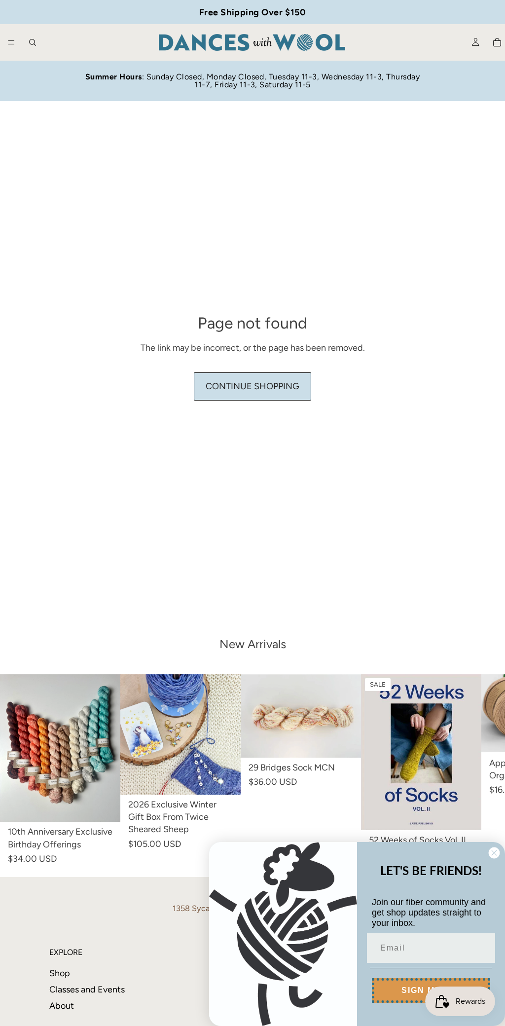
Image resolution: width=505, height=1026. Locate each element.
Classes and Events (87, 989)
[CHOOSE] (105, 807)
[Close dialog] (494, 853)
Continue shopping (252, 386)
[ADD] (225, 780)
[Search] (32, 42)
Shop (59, 973)
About (61, 1006)
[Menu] (11, 42)
